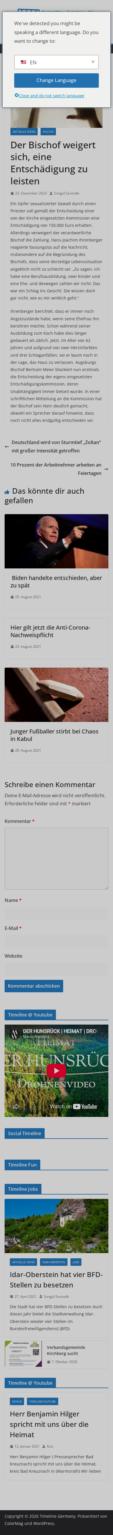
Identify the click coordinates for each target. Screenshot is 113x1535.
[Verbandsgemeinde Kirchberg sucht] (23, 1355)
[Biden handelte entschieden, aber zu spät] (56, 518)
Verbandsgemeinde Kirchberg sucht (66, 1350)
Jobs (76, 1262)
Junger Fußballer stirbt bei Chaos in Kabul (54, 735)
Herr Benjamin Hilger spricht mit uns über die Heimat (49, 1424)
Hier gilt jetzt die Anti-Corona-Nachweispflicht (50, 631)
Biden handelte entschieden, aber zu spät (56, 581)
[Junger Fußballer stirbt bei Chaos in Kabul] (56, 672)
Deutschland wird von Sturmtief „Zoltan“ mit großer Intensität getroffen (56, 446)
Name (13, 900)
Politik (48, 132)
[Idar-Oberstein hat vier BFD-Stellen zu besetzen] (56, 1226)
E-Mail (13, 928)
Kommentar (20, 821)
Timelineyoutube (42, 1401)
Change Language (56, 80)
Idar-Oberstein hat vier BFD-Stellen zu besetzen (56, 1279)
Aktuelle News (24, 132)
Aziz (50, 1446)
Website (13, 956)
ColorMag (14, 1523)
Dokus (17, 1401)
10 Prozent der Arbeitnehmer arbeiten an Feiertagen (55, 469)
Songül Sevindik (66, 193)
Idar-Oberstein (53, 1262)
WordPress (43, 1523)
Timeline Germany (57, 1516)
